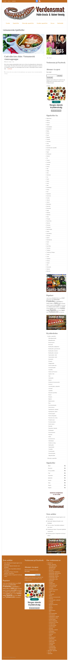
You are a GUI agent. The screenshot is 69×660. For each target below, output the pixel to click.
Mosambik (48, 208)
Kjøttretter (50, 477)
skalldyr (62, 308)
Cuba (47, 143)
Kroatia (47, 197)
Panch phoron (51, 407)
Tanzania (48, 248)
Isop (49, 375)
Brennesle (50, 344)
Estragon (50, 361)
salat (55, 308)
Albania (48, 120)
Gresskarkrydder (52, 367)
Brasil (47, 135)
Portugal (48, 218)
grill (62, 301)
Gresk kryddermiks (52, 365)
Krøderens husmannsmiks (54, 382)
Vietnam (48, 269)
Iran (47, 177)
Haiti (47, 168)
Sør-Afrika (48, 246)
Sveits (47, 241)
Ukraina (48, 260)
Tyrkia (47, 256)
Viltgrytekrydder (51, 455)
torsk (47, 312)
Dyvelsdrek (50, 359)
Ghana (47, 166)
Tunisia (47, 254)
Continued (10, 68)
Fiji (47, 158)
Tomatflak (50, 449)
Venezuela (48, 267)
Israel (47, 183)
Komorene (48, 195)
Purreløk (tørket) (52, 422)
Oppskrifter (16, 23)
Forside (5, 1)
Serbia (47, 231)
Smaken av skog (52, 442)
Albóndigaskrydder (52, 338)
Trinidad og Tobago (50, 252)
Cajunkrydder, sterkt (52, 357)
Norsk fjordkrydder (52, 405)
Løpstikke (50, 390)
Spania (47, 237)
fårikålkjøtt (59, 301)
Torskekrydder (51, 451)
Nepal (47, 210)
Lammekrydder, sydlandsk (54, 386)
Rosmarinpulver (51, 432)
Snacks (49, 480)
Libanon (48, 200)
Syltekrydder (51, 445)
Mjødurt (50, 398)
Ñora (49, 403)
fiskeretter (57, 299)
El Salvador (48, 154)
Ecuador (48, 149)
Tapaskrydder (51, 447)
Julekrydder (50, 378)
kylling (55, 305)
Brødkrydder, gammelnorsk (54, 348)
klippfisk (47, 305)
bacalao (54, 298)
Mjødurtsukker (51, 401)
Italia (47, 185)
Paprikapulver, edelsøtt (53, 409)
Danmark (48, 145)
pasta (63, 306)
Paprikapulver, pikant (52, 411)
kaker (59, 303)
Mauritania (48, 204)
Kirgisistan (48, 193)
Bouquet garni (51, 342)
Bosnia (47, 133)
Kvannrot (50, 384)
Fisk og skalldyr (51, 470)
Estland (48, 156)
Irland (47, 179)
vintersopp (5, 73)
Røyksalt (50, 434)
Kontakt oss (50, 562)
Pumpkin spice (51, 419)
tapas (63, 310)
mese (50, 306)
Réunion (48, 223)
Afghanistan (48, 118)
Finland (48, 160)
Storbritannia (49, 239)
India (47, 172)
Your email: (49, 72)
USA (47, 264)
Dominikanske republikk (51, 147)
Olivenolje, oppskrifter (28, 23)
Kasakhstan (48, 187)
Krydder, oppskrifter (42, 23)
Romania (48, 225)
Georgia (48, 164)
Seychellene (49, 233)
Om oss (9, 1)
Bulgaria (48, 137)
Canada (48, 139)
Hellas (47, 170)
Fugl (49, 473)
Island (47, 181)
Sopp (49, 482)
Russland (48, 227)
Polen (47, 216)
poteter (52, 308)
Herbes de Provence (52, 371)
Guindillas (50, 369)
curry (52, 299)
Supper (10, 61)
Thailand (48, 250)
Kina (47, 191)
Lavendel (50, 388)
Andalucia (50, 298)
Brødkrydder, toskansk (53, 352)
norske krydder (55, 306)
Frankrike (48, 162)
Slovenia (48, 235)
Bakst (49, 465)
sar (56, 308)
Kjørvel (49, 380)
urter (57, 312)
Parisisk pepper (51, 413)
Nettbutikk (14, 1)
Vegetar (49, 487)
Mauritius (48, 206)
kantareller (63, 303)
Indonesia (48, 174)
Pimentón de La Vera (52, 417)
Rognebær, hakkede (52, 428)
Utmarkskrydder (51, 453)
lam (59, 305)
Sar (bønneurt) (51, 438)
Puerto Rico (48, 220)
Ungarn (48, 262)
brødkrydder (48, 299)
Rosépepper (51, 430)
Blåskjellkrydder (51, 340)
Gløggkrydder (51, 363)
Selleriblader (51, 440)
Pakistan (48, 212)
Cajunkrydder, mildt (52, 355)
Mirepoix (50, 396)
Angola (47, 124)
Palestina (48, 214)
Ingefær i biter (51, 373)
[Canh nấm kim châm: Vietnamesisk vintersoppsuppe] (23, 43)
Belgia (47, 131)
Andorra (48, 122)
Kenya (47, 189)
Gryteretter (50, 475)
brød (63, 298)
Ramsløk (50, 426)
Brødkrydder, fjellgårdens (53, 346)
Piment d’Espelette (52, 415)
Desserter (50, 468)
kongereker (52, 305)
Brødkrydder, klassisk (53, 350)
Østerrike (48, 271)
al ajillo (47, 298)
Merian (49, 394)
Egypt (47, 151)
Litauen (48, 202)
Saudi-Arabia (49, 229)
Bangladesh (48, 128)
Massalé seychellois (52, 392)
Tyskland (48, 258)
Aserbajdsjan (49, 126)
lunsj (47, 306)
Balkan (57, 298)
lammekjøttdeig (62, 305)
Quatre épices (51, 424)
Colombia (48, 141)
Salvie (49, 436)
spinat (57, 310)
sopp (48, 310)
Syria (47, 244)
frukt (55, 301)
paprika (60, 306)
